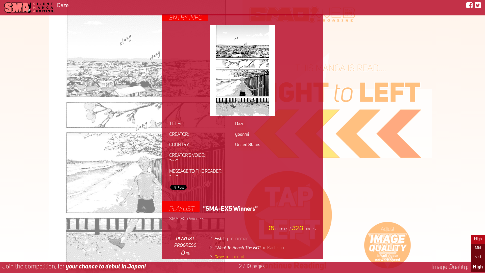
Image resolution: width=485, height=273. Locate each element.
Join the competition (74, 267)
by (231, 239)
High (478, 239)
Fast (477, 257)
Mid (478, 248)
